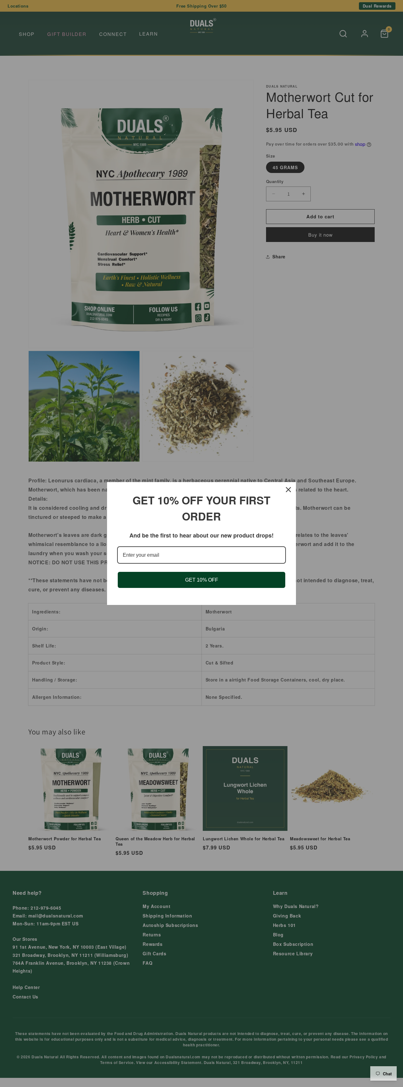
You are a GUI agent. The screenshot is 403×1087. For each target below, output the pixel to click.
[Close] (288, 489)
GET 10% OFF (201, 580)
